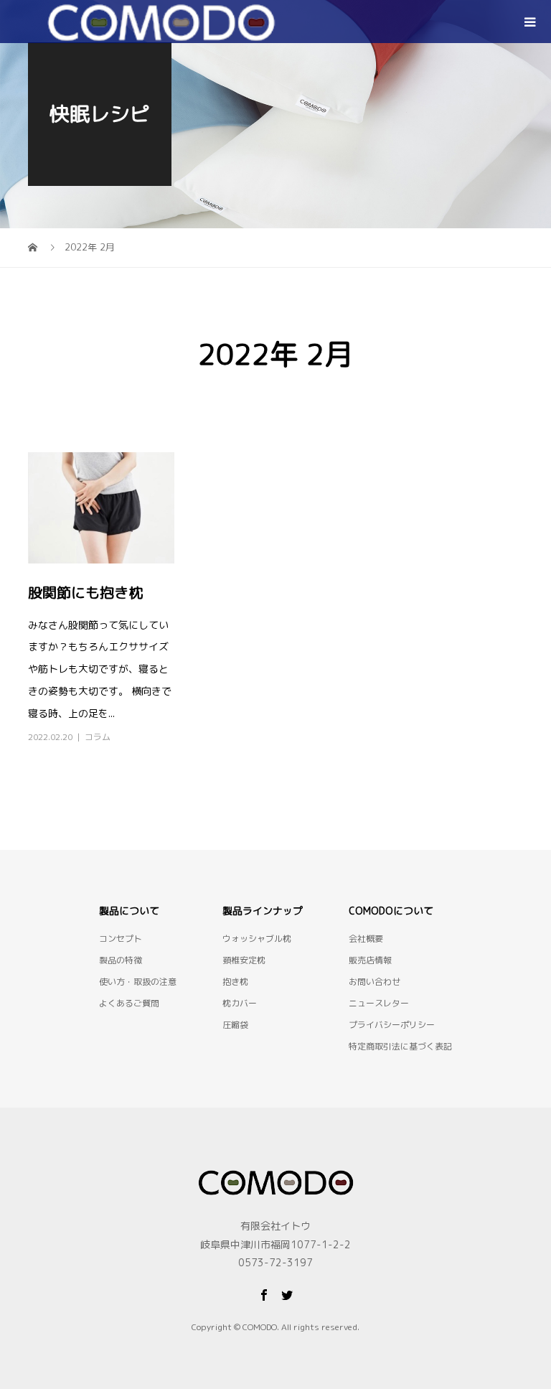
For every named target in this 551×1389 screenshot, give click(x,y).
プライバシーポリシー (392, 1025)
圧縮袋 (235, 1025)
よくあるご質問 (129, 1003)
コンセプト (120, 938)
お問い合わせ (374, 982)
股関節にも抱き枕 (85, 592)
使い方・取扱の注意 (137, 982)
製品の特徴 (120, 960)
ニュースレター (379, 1003)
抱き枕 (235, 982)
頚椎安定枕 (243, 960)
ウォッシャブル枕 (256, 938)
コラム (97, 737)
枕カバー (239, 1003)
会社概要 (366, 938)
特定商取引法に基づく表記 (400, 1046)
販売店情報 (370, 960)
